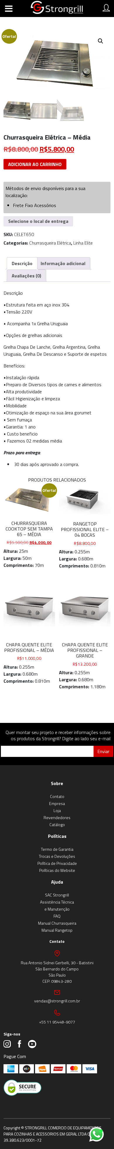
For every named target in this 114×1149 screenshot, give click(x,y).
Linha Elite (83, 242)
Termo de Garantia (57, 849)
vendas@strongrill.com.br (57, 1001)
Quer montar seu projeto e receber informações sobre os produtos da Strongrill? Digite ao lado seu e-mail (58, 735)
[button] (100, 41)
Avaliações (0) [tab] (26, 275)
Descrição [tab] (22, 263)
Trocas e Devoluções (57, 856)
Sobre (57, 783)
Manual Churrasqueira (57, 923)
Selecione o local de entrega (38, 221)
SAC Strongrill (57, 895)
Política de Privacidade (57, 863)
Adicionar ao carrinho (35, 164)
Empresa (57, 803)
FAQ (57, 916)
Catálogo (57, 824)
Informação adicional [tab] (63, 263)
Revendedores (57, 817)
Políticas (57, 836)
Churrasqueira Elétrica (50, 242)
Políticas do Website (57, 870)
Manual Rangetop (57, 930)
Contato (57, 796)
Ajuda (57, 881)
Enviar (103, 751)
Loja (57, 810)
